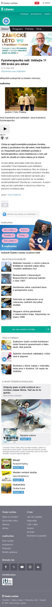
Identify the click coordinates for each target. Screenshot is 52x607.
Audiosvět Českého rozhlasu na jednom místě (20, 253)
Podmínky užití (31, 600)
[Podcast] (2, 138)
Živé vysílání (9, 241)
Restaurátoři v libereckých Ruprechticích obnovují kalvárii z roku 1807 (29, 278)
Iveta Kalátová (14, 195)
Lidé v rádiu (32, 524)
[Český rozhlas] (9, 3)
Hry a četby (9, 230)
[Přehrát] (5, 129)
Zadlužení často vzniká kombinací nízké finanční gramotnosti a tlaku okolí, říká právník (30, 344)
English (43, 600)
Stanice (5, 524)
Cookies (5, 600)
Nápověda (32, 520)
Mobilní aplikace (9, 552)
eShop (5, 528)
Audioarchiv (36, 14)
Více (40, 28)
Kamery (47, 14)
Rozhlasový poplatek (36, 536)
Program (24, 14)
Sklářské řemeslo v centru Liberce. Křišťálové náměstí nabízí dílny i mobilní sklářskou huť (31, 266)
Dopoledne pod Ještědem (13, 71)
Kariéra (30, 528)
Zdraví (5, 28)
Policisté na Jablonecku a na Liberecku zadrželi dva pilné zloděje (28, 302)
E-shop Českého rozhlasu (17, 381)
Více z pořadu (10, 338)
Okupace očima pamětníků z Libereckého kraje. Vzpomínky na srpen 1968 (31, 314)
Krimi (23, 230)
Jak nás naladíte (34, 517)
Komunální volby (10, 520)
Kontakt (30, 532)
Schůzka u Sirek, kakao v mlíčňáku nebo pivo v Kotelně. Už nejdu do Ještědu (31, 368)
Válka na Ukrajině (10, 517)
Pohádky (7, 235)
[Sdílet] (7, 138)
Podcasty (6, 548)
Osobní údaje (17, 600)
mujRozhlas (6, 222)
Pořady (29, 28)
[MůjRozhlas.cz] (5, 84)
